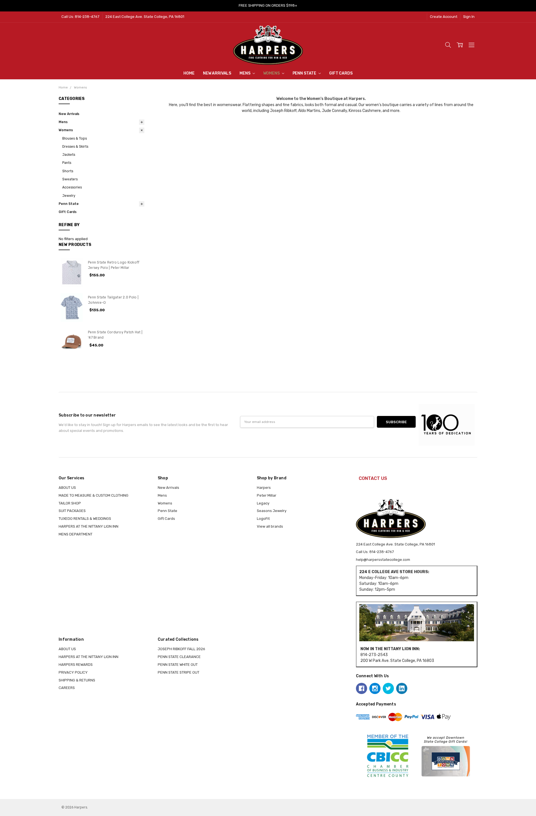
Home (188, 73)
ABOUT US (67, 487)
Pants (66, 163)
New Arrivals (217, 73)
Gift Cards (341, 73)
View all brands (270, 526)
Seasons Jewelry (271, 511)
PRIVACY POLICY (73, 672)
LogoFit (263, 518)
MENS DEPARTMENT (75, 534)
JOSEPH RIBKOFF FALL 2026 (181, 649)
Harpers (264, 487)
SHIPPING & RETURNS (77, 680)
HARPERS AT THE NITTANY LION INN (88, 526)
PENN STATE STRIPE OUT (178, 672)
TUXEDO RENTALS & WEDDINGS (85, 518)
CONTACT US (373, 478)
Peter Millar (266, 495)
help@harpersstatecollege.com (383, 559)
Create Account (443, 17)
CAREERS (67, 688)
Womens (272, 73)
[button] (416, 622)
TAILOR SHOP (70, 503)
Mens (245, 73)
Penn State (305, 73)
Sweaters (70, 179)
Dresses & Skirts (75, 147)
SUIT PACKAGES (72, 511)
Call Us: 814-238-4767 (80, 17)
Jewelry (68, 196)
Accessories (72, 187)
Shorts (67, 171)
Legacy (263, 503)
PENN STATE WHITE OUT (178, 664)
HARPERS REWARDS (76, 664)
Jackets (68, 155)
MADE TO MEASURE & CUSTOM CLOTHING (93, 495)
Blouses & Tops (74, 138)
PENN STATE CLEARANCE (179, 657)
